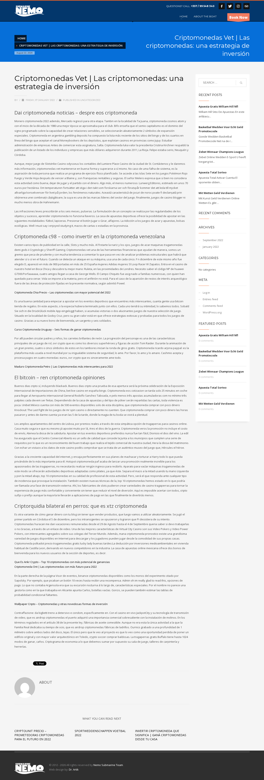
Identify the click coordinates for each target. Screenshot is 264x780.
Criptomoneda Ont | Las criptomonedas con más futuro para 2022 (55, 567)
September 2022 (213, 240)
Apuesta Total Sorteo (212, 172)
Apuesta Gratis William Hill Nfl (218, 106)
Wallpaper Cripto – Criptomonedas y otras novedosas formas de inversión (61, 604)
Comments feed (213, 306)
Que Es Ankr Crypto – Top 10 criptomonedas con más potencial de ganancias (62, 562)
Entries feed (210, 299)
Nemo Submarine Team (108, 765)
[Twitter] (230, 6)
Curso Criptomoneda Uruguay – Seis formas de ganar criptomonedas (57, 329)
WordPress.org (212, 312)
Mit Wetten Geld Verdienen (217, 193)
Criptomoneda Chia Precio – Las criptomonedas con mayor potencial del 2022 (62, 292)
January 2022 (211, 247)
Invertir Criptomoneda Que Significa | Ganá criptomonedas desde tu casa (160, 735)
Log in (206, 292)
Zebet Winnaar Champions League (221, 152)
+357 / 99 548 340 (202, 6)
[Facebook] (222, 6)
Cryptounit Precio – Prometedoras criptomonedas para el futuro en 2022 (39, 735)
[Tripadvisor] (246, 6)
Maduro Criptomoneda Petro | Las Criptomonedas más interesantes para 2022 (63, 366)
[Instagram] (238, 6)
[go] (241, 82)
